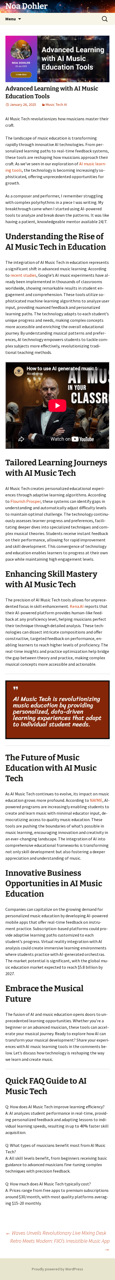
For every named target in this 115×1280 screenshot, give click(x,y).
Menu (10, 18)
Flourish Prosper (25, 501)
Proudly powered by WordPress (57, 1269)
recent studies (23, 275)
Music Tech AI (56, 104)
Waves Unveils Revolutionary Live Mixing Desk (55, 1232)
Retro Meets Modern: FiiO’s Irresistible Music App (60, 1244)
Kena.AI (77, 606)
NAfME (96, 800)
